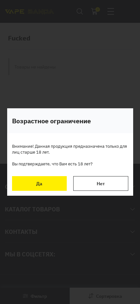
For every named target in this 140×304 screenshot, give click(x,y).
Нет (101, 183)
